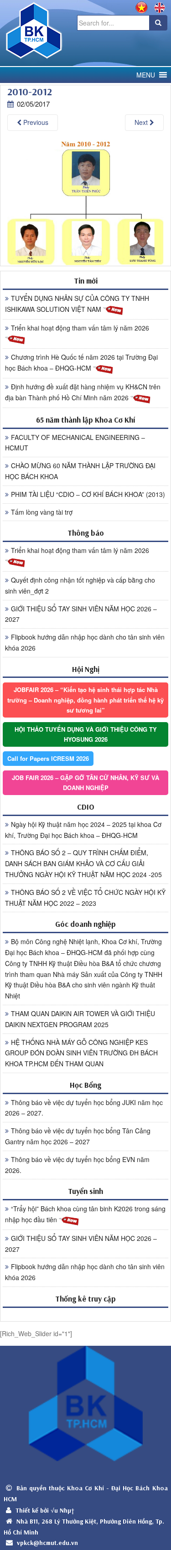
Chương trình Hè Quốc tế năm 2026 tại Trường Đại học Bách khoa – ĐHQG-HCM (81, 362)
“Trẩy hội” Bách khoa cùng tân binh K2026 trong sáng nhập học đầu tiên (85, 1214)
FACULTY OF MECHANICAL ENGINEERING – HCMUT (75, 443)
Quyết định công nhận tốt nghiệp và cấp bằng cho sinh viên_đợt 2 (80, 585)
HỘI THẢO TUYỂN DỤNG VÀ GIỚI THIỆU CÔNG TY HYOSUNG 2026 (86, 734)
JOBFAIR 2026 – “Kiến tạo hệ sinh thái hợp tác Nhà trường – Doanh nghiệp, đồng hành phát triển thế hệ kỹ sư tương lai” (85, 699)
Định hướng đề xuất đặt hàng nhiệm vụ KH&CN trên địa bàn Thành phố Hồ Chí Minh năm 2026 (83, 392)
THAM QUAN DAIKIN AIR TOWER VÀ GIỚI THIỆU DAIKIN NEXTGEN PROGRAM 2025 (80, 1019)
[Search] (158, 23)
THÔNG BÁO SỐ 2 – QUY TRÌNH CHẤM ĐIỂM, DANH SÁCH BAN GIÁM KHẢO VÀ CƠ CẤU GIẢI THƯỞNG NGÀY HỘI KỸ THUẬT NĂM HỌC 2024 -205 (83, 863)
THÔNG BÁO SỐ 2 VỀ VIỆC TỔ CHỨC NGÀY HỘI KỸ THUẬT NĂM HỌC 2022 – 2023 (85, 898)
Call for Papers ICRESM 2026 (48, 758)
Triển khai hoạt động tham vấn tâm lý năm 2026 (80, 327)
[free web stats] (85, 1314)
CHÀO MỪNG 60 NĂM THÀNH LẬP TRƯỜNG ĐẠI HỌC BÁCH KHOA (80, 471)
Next (142, 122)
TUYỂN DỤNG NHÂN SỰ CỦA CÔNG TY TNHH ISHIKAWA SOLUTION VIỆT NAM (77, 304)
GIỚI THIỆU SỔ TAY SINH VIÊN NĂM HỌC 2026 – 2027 (81, 614)
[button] (145, 75)
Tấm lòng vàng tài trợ (42, 512)
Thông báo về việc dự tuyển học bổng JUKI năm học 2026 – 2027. (84, 1108)
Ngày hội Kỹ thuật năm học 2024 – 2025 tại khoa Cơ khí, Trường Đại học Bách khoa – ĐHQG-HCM (83, 830)
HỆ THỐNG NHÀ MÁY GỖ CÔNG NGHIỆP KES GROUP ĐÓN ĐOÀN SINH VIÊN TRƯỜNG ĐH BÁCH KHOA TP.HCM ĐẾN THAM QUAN (81, 1053)
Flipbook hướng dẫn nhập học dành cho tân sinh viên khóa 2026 (85, 642)
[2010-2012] (85, 202)
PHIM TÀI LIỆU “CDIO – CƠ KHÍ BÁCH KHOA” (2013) (88, 494)
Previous (34, 122)
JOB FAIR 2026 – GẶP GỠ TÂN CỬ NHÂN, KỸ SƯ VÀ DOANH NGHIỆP (85, 782)
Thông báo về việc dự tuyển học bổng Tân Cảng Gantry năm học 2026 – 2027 (77, 1136)
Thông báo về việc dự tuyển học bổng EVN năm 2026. (77, 1165)
